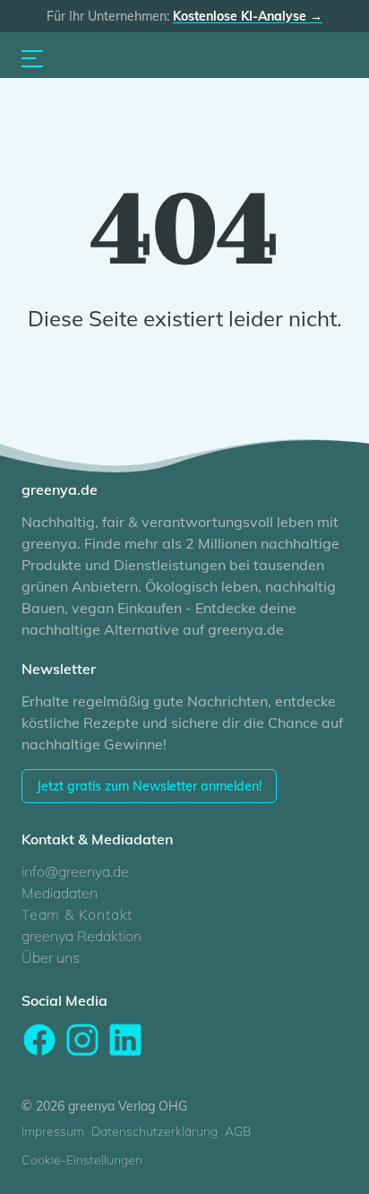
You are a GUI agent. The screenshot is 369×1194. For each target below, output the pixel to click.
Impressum (52, 1131)
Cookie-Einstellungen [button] (81, 1160)
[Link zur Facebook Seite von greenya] (39, 1040)
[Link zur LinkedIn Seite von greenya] (125, 1040)
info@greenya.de (75, 871)
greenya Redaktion (81, 936)
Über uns (50, 957)
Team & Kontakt (77, 914)
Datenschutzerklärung (154, 1131)
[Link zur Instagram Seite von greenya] (82, 1040)
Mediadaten (59, 893)
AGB (238, 1131)
